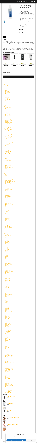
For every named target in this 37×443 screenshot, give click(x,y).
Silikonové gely (7, 279)
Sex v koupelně (7, 295)
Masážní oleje (6, 285)
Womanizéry (6, 166)
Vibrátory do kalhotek (8, 390)
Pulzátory (6, 386)
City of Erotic (4, 1)
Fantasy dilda (7, 318)
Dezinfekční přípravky (8, 264)
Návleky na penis (7, 219)
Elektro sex (6, 240)
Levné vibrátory (7, 379)
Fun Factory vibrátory (9, 139)
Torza (6, 212)
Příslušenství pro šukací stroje (9, 362)
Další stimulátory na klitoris (9, 167)
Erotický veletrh (7, 152)
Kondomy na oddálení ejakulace (10, 181)
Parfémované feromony (8, 122)
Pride (6, 157)
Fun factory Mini (8, 137)
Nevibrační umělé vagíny (8, 226)
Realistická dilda (7, 326)
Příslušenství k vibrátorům (9, 385)
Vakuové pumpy (7, 228)
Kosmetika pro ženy (8, 115)
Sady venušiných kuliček (8, 368)
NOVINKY (6, 158)
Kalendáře (6, 256)
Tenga (6, 206)
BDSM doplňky (7, 85)
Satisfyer (6, 168)
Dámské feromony (8, 119)
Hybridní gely (7, 272)
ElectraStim (7, 241)
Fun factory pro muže (9, 138)
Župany (6, 349)
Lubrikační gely (7, 262)
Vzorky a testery (7, 126)
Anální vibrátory (7, 309)
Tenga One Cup (8, 211)
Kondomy (6, 175)
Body (6, 333)
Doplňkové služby (7, 172)
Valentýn (6, 164)
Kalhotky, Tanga (7, 339)
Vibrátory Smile (7, 146)
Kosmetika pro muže (8, 114)
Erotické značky (7, 130)
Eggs (7, 209)
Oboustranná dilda (8, 324)
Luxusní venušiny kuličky (8, 367)
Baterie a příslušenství (8, 107)
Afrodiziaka (6, 234)
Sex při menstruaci (7, 124)
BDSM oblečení (7, 86)
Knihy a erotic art (7, 255)
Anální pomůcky (7, 301)
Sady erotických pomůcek (8, 360)
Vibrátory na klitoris (8, 391)
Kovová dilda (7, 322)
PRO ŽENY (27, 1)
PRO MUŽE (18, 1)
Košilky (6, 341)
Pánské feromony (8, 121)
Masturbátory (6, 198)
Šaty (6, 346)
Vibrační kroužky (7, 197)
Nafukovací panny (7, 214)
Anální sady (7, 307)
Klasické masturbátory (8, 202)
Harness (6, 338)
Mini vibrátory (7, 383)
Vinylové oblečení (7, 92)
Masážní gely (7, 274)
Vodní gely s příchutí (8, 284)
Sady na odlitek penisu (8, 327)
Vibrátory (7, 144)
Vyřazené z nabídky (8, 151)
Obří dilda (6, 325)
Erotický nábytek (7, 249)
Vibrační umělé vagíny (8, 227)
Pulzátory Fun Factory (9, 142)
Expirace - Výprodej (7, 116)
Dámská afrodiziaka (8, 235)
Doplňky (6, 337)
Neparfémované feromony (9, 120)
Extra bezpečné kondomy (9, 179)
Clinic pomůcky (7, 97)
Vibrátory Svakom (8, 149)
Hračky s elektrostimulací (9, 244)
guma (6, 49)
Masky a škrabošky (7, 99)
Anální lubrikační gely (8, 263)
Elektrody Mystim (7, 242)
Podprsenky (7, 342)
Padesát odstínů (7, 287)
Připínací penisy (7, 354)
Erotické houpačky (7, 98)
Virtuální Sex (6, 299)
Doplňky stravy (7, 112)
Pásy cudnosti (7, 101)
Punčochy (6, 345)
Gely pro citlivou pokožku (9, 271)
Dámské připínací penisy (8, 355)
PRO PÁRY (23, 1)
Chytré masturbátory (8, 199)
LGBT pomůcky (7, 154)
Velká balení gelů (7, 281)
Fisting (6, 293)
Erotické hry (6, 248)
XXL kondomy (7, 190)
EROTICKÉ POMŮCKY (7, 128)
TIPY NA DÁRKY (7, 159)
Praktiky (6, 289)
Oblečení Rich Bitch (8, 131)
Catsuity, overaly (7, 334)
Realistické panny (8, 218)
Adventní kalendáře (8, 160)
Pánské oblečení (7, 221)
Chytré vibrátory (7, 376)
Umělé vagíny (6, 225)
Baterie (6, 108)
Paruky (5, 353)
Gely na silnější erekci (8, 270)
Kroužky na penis (7, 191)
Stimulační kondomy (8, 187)
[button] (35, 434)
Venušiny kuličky (7, 364)
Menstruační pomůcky (8, 352)
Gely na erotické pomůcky (9, 266)
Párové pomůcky (7, 288)
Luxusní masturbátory (8, 203)
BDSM (32, 1)
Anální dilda (7, 302)
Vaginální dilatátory (8, 331)
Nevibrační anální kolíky (8, 311)
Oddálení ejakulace (7, 220)
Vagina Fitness (7, 370)
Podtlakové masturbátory (9, 204)
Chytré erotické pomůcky (8, 129)
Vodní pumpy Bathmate (8, 232)
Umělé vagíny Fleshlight (8, 134)
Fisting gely (7, 265)
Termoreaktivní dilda (8, 330)
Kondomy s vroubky (8, 183)
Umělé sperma (7, 280)
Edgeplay (6, 292)
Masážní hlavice (7, 382)
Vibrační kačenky (7, 135)
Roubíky (6, 105)
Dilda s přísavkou (7, 317)
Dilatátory (6, 174)
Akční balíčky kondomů (8, 176)
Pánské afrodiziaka (8, 236)
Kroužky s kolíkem (8, 196)
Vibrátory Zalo (7, 150)
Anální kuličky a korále (8, 304)
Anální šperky (7, 308)
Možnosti (31, 440)
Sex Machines (7, 251)
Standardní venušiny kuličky (9, 369)
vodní (20, 14)
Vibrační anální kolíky (8, 314)
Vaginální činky (7, 371)
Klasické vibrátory (8, 378)
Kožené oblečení (7, 89)
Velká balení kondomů (8, 189)
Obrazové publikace (8, 258)
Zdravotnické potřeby (8, 127)
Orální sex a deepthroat (8, 294)
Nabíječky (6, 109)
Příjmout (11, 440)
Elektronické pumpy (8, 229)
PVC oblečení (7, 91)
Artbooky (7, 259)
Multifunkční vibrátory (8, 384)
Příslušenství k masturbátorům (9, 205)
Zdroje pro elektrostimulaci (9, 247)
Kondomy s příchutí (8, 182)
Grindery (6, 250)
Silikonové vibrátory (8, 389)
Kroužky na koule (7, 195)
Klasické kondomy (8, 180)
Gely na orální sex (8, 269)
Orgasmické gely (7, 278)
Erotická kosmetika (7, 113)
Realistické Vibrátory (8, 387)
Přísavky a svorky (7, 104)
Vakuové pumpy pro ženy (8, 363)
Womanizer (7, 169)
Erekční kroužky (7, 194)
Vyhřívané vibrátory (8, 392)
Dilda (5, 315)
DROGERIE (5, 106)
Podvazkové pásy (7, 344)
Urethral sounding (8, 296)
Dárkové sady (7, 161)
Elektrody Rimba (7, 243)
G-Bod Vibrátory (7, 377)
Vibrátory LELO (7, 143)
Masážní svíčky (7, 286)
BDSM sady (6, 93)
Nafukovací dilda (7, 323)
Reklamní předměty (8, 153)
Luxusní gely (7, 273)
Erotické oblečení (7, 332)
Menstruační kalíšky (7, 123)
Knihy (6, 257)
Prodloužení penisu (7, 224)
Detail (21, 29)
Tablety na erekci (7, 239)
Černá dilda (7, 316)
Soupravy (6, 348)
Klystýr (6, 310)
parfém (21, 25)
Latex (6, 90)
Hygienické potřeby (7, 254)
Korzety (6, 340)
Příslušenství (7, 111)
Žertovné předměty (8, 165)
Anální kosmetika (7, 303)
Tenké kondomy (7, 188)
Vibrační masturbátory (8, 213)
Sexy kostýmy (7, 347)
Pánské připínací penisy (8, 356)
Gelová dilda (7, 319)
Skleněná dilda (7, 329)
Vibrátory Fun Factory (8, 136)
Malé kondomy (7, 184)
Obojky (5, 100)
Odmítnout (21, 440)
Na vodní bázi (7, 277)
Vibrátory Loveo (7, 145)
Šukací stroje (6, 361)
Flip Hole (7, 210)
